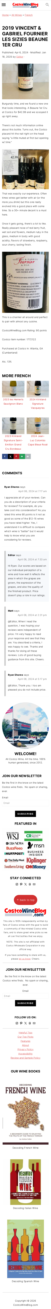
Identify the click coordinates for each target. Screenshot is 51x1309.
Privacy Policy (26, 1049)
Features (25, 1041)
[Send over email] (22, 456)
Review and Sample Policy (25, 1057)
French (29, 15)
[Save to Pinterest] (16, 456)
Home (5, 15)
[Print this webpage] (28, 456)
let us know (25, 958)
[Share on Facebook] (5, 456)
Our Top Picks (25, 1036)
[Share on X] (11, 456)
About (25, 1045)
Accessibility (25, 1053)
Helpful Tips (25, 1032)
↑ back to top (25, 899)
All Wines (17, 15)
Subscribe (25, 814)
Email (5, 797)
